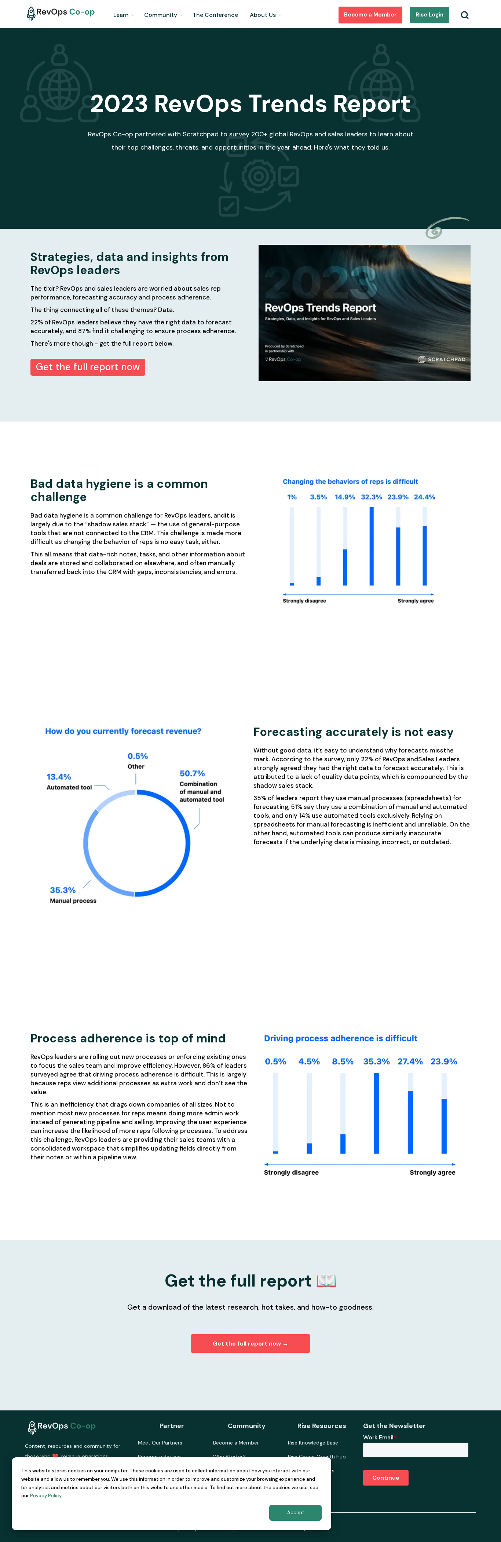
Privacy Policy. (46, 1496)
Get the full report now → (250, 1343)
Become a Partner (159, 1456)
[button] (124, 14)
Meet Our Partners (160, 1442)
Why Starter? (229, 1456)
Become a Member (370, 14)
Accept (295, 1512)
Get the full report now (88, 367)
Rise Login (429, 14)
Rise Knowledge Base (313, 1442)
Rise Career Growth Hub (317, 1456)
